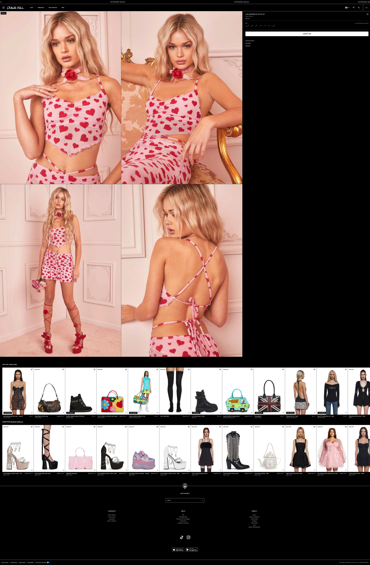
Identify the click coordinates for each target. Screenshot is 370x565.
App (254, 525)
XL (268, 26)
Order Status (112, 515)
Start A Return (112, 521)
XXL (273, 26)
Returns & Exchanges (183, 519)
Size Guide (254, 519)
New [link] (31, 7)
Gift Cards (254, 523)
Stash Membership (254, 527)
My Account (111, 517)
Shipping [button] (247, 45)
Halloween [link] (41, 7)
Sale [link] (63, 7)
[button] (117, 2)
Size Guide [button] (248, 43)
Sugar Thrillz (249, 16)
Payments (183, 521)
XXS (246, 26)
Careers (254, 521)
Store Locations (254, 517)
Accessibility (30, 562)
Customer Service (183, 523)
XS (251, 26)
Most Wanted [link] (53, 7)
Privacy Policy (4, 562)
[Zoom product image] (60, 97)
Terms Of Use (13, 562)
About (254, 515)
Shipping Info (183, 517)
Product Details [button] (249, 40)
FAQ (183, 515)
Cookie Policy (22, 562)
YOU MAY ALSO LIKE (9, 364)
